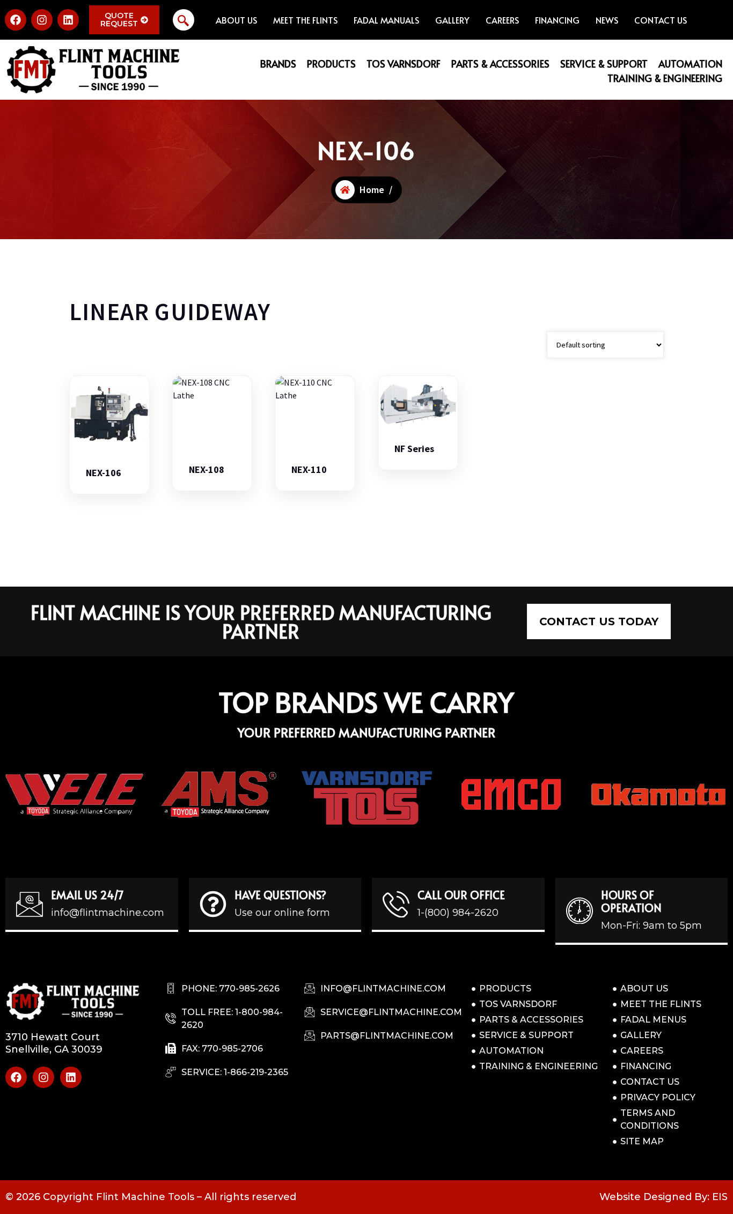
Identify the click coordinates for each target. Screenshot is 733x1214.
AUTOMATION (690, 63)
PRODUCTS (331, 63)
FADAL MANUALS (386, 20)
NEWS (607, 20)
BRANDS (278, 63)
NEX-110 (309, 470)
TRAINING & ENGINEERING (664, 78)
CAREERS (502, 20)
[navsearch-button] (183, 20)
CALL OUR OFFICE (461, 894)
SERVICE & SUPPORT (604, 63)
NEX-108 (206, 470)
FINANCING (557, 20)
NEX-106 (103, 473)
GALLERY (452, 20)
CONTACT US (660, 20)
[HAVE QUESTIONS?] (213, 904)
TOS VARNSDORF (403, 63)
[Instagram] (42, 20)
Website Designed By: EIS (663, 1197)
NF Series (414, 449)
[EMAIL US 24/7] (29, 904)
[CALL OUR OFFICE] (396, 904)
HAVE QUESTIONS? (280, 894)
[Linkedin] (68, 20)
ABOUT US (236, 20)
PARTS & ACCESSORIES (500, 63)
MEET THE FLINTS (305, 20)
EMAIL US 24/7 (87, 894)
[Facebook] (15, 20)
